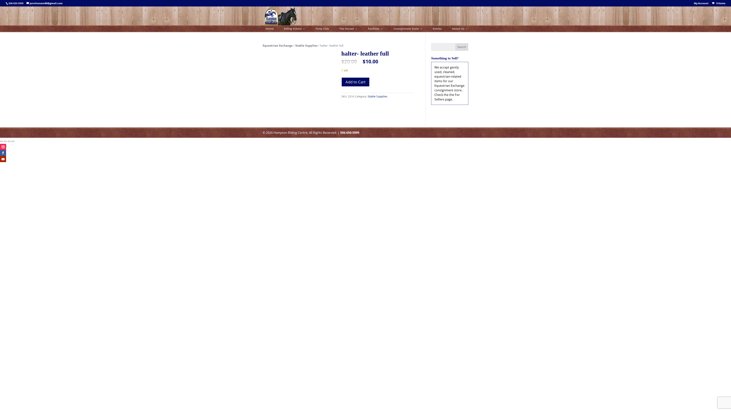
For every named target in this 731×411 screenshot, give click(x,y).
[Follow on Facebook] (3, 153)
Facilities (373, 28)
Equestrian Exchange (278, 45)
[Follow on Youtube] (3, 159)
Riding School (293, 28)
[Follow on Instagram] (3, 147)
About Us (458, 28)
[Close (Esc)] (12, 141)
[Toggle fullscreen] (5, 141)
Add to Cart (356, 81)
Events (437, 28)
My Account (701, 3)
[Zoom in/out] (1, 141)
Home (270, 28)
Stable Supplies (306, 45)
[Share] (9, 141)
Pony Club (322, 28)
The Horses (346, 28)
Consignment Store (406, 28)
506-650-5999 (349, 133)
